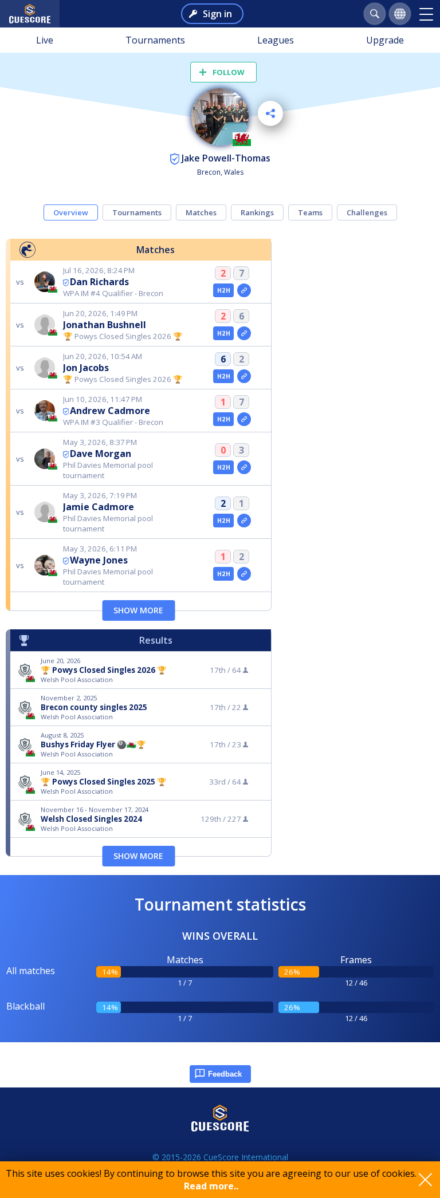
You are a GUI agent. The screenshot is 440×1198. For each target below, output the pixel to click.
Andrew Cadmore (110, 410)
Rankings (257, 212)
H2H (223, 290)
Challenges (367, 212)
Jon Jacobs (86, 367)
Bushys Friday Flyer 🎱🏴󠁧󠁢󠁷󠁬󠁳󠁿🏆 (93, 744)
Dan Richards (99, 281)
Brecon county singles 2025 (94, 707)
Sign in (217, 13)
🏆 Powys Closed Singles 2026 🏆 (104, 670)
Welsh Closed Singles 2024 (91, 819)
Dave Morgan (100, 453)
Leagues (275, 40)
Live (44, 40)
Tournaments (155, 40)
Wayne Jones (99, 560)
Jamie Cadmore (98, 507)
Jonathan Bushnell (104, 324)
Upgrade (385, 40)
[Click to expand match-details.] (244, 290)
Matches (201, 212)
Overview (70, 212)
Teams (310, 212)
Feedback (225, 1074)
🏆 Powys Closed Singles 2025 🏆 (104, 782)
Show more (138, 610)
